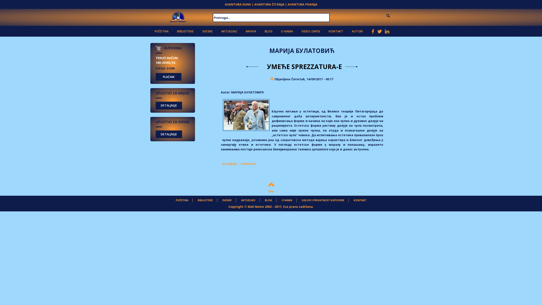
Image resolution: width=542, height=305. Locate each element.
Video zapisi (310, 31)
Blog (268, 31)
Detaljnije (229, 164)
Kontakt (336, 31)
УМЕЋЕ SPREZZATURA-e (302, 66)
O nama (287, 31)
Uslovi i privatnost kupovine (323, 200)
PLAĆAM (168, 77)
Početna (162, 31)
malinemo (248, 164)
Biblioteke (185, 31)
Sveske (207, 31)
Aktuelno (229, 31)
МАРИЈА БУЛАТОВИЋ (247, 92)
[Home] (178, 16)
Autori (357, 31)
